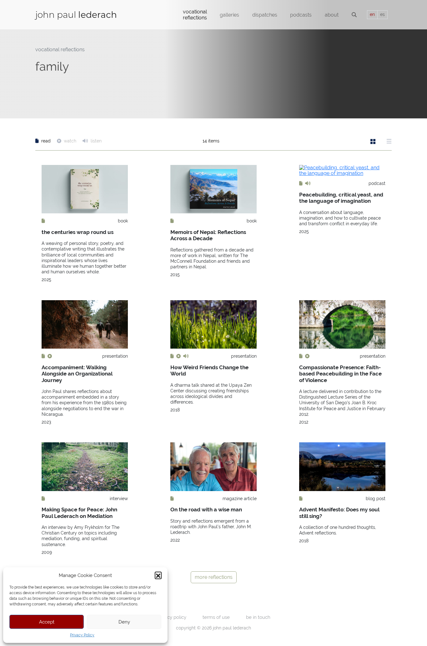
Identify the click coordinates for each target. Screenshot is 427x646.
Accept (46, 621)
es (382, 14)
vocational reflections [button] (195, 15)
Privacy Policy (82, 635)
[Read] (43, 220)
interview (119, 498)
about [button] (332, 15)
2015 (175, 274)
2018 (175, 409)
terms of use (216, 617)
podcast (377, 183)
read (46, 140)
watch (70, 140)
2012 (303, 422)
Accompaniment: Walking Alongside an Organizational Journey (77, 373)
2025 (46, 279)
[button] (158, 575)
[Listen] (308, 183)
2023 (46, 422)
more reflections (214, 577)
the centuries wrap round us (77, 232)
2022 (175, 540)
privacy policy (171, 617)
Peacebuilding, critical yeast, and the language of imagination (341, 197)
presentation (115, 356)
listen (95, 140)
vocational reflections (60, 49)
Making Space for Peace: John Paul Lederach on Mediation (79, 512)
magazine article (240, 498)
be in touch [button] (258, 617)
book (123, 220)
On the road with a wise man (206, 509)
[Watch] (50, 356)
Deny (124, 621)
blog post (375, 498)
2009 (47, 552)
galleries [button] (229, 15)
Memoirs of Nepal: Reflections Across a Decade (208, 235)
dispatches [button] (264, 15)
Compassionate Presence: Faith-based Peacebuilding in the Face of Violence (340, 373)
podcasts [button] (301, 15)
